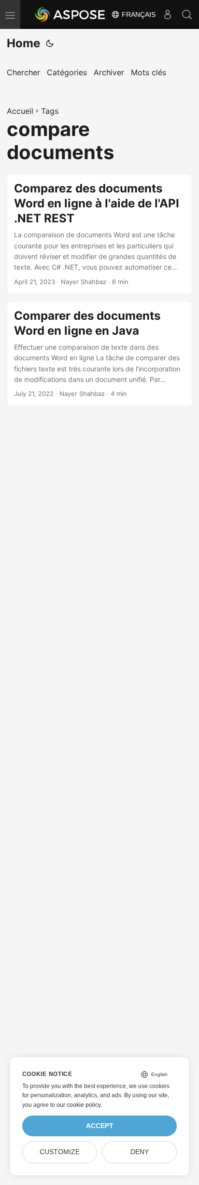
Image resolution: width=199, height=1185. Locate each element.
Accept (100, 1126)
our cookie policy (78, 1105)
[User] (167, 14)
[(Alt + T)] (50, 43)
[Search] (187, 14)
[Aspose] (70, 14)
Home (23, 43)
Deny (139, 1152)
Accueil (20, 111)
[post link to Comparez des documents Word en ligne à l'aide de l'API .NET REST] (99, 234)
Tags (49, 111)
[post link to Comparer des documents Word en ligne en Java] (99, 353)
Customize (60, 1152)
